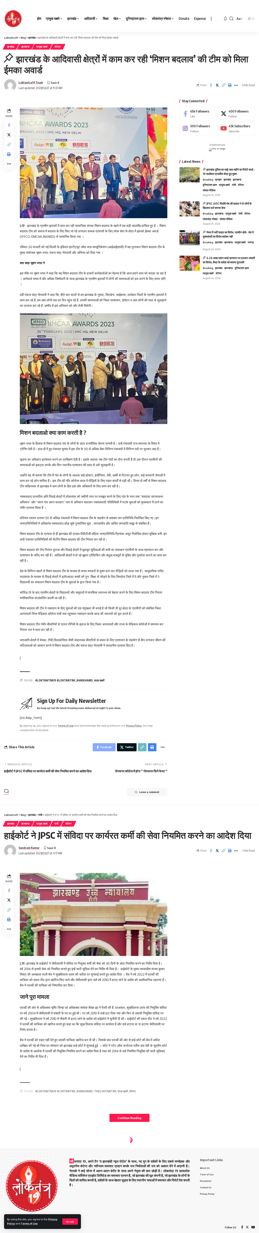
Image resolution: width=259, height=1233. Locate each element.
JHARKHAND (84, 680)
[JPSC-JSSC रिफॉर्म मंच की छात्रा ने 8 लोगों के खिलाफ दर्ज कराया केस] (189, 209)
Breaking (208, 179)
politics (13, 1148)
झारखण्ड (25, 46)
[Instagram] (198, 129)
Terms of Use (29, 1223)
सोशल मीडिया (209, 190)
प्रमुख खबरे (42, 46)
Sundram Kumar (29, 847)
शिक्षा (99, 1148)
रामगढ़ (251, 242)
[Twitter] (236, 114)
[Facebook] (198, 114)
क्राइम (218, 179)
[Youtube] (236, 129)
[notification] (225, 18)
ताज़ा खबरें (99, 680)
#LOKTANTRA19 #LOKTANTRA (55, 680)
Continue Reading (129, 1118)
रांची (234, 185)
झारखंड (10, 46)
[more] (211, 19)
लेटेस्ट (58, 46)
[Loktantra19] (13, 19)
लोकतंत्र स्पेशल (210, 219)
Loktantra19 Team (31, 82)
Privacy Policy (133, 725)
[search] (231, 19)
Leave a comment (149, 792)
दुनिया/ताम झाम (210, 185)
